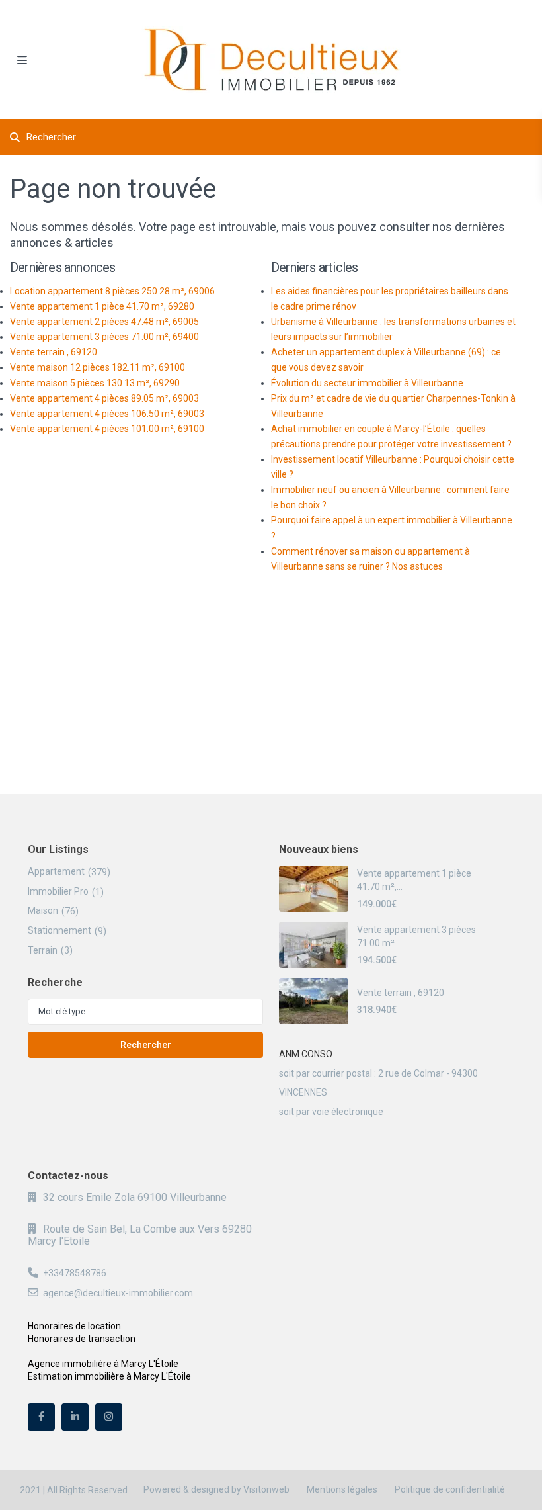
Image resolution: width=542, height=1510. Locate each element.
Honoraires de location (74, 1326)
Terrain (43, 950)
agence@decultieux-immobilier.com (118, 1293)
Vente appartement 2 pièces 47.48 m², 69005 (104, 321)
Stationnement (59, 930)
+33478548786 (74, 1273)
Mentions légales (342, 1489)
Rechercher (145, 1045)
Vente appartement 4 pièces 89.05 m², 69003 (104, 398)
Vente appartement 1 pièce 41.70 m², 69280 (102, 306)
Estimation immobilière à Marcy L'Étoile (109, 1376)
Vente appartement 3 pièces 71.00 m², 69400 (104, 337)
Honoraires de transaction (82, 1338)
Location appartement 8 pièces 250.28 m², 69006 (112, 291)
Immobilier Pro (58, 891)
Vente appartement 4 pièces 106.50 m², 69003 (107, 413)
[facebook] (41, 1417)
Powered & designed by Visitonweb (216, 1489)
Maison (43, 910)
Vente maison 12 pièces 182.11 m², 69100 (97, 367)
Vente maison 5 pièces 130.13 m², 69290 (95, 383)
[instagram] (108, 1417)
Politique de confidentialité (450, 1489)
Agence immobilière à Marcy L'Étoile (103, 1363)
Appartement (56, 871)
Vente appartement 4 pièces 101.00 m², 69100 (107, 428)
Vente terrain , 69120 (53, 352)
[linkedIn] (75, 1417)
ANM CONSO (305, 1054)
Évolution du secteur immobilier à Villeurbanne (367, 383)
